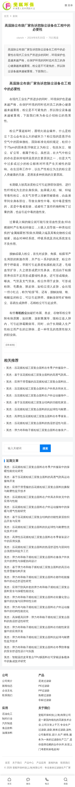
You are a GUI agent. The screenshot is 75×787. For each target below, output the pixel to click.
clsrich (20, 37)
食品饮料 (7, 728)
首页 (6, 16)
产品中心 (29, 762)
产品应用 (41, 762)
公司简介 (7, 681)
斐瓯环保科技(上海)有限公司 (27, 767)
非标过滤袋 (44, 700)
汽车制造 (7, 723)
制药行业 (7, 718)
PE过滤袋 (43, 686)
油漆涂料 (7, 732)
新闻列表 (53, 762)
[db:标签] (10, 345)
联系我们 (7, 695)
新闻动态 (7, 686)
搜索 (45, 448)
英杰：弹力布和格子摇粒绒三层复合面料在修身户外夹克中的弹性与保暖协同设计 (37, 431)
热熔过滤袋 (44, 695)
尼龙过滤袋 (44, 681)
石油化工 (7, 714)
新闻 (15, 16)
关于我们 (17, 762)
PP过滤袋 (43, 690)
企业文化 (7, 690)
